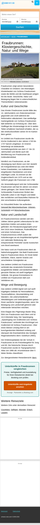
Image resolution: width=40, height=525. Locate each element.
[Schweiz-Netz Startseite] (8, 3)
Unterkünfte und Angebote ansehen (20, 385)
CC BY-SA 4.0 (25, 81)
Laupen (4, 413)
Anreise (4, 19)
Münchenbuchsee (22, 210)
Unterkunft (5, 37)
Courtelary (5, 410)
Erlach (29, 410)
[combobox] (20, 14)
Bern (13, 37)
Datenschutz (16, 511)
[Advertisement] (20, 439)
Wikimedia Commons (15, 81)
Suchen (20, 27)
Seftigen (14, 410)
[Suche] (32, 2)
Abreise (23, 19)
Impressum (4, 511)
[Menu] (36, 2)
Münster (22, 410)
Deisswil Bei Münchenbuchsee (14, 207)
